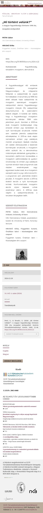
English (5, 351)
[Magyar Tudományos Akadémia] (15, 494)
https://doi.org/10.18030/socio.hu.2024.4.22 (22, 62)
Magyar (6, 354)
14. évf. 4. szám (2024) (29, 14)
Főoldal (6, 14)
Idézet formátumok (14, 334)
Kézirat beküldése (12, 361)
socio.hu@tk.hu (31, 509)
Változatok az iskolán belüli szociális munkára (19, 427)
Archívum (15, 14)
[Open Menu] (2, 2)
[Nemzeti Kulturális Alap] (34, 494)
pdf (7, 265)
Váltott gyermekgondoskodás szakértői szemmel (19, 406)
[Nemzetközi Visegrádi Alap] (9, 501)
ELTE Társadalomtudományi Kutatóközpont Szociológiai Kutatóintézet (20, 506)
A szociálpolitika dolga (10, 437)
